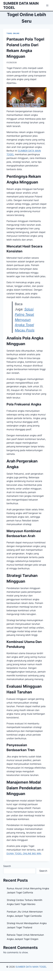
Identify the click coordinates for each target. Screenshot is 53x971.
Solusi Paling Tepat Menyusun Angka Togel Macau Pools (25, 319)
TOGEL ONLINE (13, 33)
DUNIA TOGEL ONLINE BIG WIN (24, 853)
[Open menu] (47, 5)
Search (7, 866)
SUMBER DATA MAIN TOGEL (31, 966)
